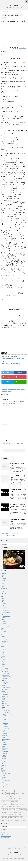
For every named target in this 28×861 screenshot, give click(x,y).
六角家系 (5, 723)
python (3, 586)
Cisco (4, 605)
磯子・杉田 (4, 817)
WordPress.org (5, 837)
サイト (4, 435)
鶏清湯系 (4, 756)
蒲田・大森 (16, 817)
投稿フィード (4, 834)
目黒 (20, 814)
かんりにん (23, 48)
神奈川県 (4, 742)
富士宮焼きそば (6, 780)
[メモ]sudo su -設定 (10, 535)
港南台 (16, 814)
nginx (3, 654)
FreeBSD (4, 649)
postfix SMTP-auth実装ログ (11, 356)
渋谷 (12, 814)
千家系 (4, 716)
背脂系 (3, 746)
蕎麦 (3, 782)
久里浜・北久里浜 (6, 801)
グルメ (3, 657)
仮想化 (3, 617)
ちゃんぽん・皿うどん (7, 773)
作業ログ (4, 765)
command (3, 573)
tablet (3, 636)
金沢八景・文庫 (18, 820)
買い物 (3, 767)
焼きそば (4, 778)
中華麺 (3, 691)
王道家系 (5, 732)
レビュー (3, 760)
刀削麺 (3, 699)
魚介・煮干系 (5, 751)
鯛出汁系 (5, 755)
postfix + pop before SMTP (10, 361)
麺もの (3, 770)
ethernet (5, 607)
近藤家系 (6, 726)
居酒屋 (3, 664)
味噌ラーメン (5, 703)
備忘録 (3, 761)
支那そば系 (4, 735)
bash (3, 591)
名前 (5, 424)
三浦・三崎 (13, 798)
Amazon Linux (5, 589)
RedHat (3, 595)
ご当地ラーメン (5, 675)
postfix (18, 389)
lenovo (21, 790)
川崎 (14, 809)
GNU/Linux (4, 389)
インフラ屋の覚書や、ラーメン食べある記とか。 (14, 854)
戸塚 (17, 809)
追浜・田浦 (10, 820)
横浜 (11, 812)
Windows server (6, 616)
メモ (3, 763)
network (15, 389)
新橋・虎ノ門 (23, 809)
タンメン (4, 680)
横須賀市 (5, 744)
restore (4, 625)
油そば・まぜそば (6, 739)
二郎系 (3, 698)
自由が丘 (10, 817)
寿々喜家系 (6, 728)
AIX (3, 647)
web (2, 651)
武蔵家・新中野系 (7, 714)
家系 (3, 708)
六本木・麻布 (22, 804)
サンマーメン (6, 692)
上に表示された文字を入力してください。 (13, 443)
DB (2, 576)
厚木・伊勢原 (5, 806)
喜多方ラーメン (5, 705)
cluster (3, 601)
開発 (2, 768)
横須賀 (15, 812)
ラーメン (16, 796)
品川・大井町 (12, 806)
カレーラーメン (5, 673)
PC (2, 634)
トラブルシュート (6, 668)
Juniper (4, 608)
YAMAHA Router (6, 612)
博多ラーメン (5, 701)
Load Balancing (6, 610)
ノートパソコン (5, 637)
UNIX (2, 646)
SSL (3, 644)
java (3, 583)
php (3, 584)
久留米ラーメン (5, 696)
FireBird (4, 578)
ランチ (3, 661)
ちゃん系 (4, 683)
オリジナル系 (5, 671)
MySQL (3, 580)
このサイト (20, 847)
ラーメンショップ (6, 689)
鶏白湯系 (4, 758)
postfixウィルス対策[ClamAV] (11, 363)
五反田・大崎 (14, 801)
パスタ (3, 775)
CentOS (4, 593)
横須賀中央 (20, 812)
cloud (3, 600)
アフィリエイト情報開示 (11, 847)
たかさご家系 (6, 712)
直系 (4, 730)
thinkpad (17, 793)
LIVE (2, 628)
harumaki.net (14, 5)
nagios (4, 623)
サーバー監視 (6, 626)
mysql (3, 793)
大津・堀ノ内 (5, 809)
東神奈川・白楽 (5, 812)
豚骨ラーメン (5, 748)
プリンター (4, 639)
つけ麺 (3, 685)
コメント (6, 405)
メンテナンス (5, 641)
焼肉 (3, 666)
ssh (3, 575)
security (3, 643)
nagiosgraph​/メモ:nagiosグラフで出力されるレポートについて (18, 506)
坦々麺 (3, 707)
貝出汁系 (5, 753)
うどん (3, 771)
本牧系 (4, 719)
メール (5, 430)
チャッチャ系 (5, 682)
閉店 (24, 820)
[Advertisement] (14, 36)
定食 (3, 663)
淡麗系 (3, 740)
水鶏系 (3, 737)
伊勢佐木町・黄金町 (6, 804)
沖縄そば (4, 777)
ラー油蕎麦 (5, 784)
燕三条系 (5, 678)
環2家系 (5, 733)
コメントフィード (6, 836)
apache (3, 652)
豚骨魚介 (4, 749)
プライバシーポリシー (17, 848)
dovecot (4, 631)
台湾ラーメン (6, 694)
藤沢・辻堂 (4, 820)
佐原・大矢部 (15, 804)
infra (9, 389)
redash (3, 656)
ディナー (4, 659)
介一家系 (5, 721)
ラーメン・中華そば (6, 687)
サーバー (22, 389)
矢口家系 (6, 724)
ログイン (3, 832)
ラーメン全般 (4, 669)
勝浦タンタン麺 (6, 676)
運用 (3, 619)
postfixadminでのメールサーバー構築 (13, 358)
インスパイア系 (6, 710)
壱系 (4, 717)
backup (4, 621)
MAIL (11, 389)
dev (2, 581)
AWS (3, 598)
